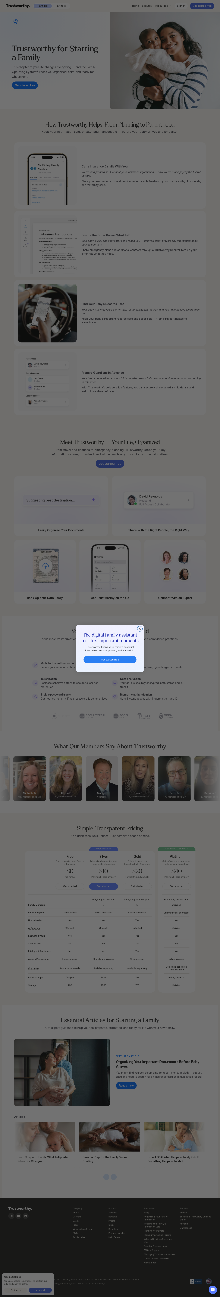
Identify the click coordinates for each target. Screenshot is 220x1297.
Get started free (110, 659)
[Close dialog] (139, 628)
